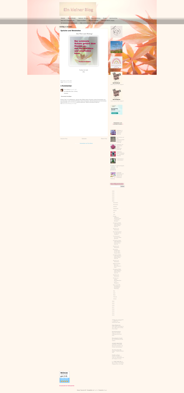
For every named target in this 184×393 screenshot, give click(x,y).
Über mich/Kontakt (72, 18)
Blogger (105, 390)
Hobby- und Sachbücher (85, 23)
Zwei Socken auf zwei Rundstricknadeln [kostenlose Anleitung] (120, 140)
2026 (113, 191)
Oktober (115, 206)
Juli (114, 212)
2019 (113, 303)
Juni (114, 214)
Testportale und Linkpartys (98, 23)
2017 (113, 307)
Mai (114, 291)
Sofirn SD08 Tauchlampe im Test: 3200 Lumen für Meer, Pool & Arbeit (118, 327)
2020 (113, 301)
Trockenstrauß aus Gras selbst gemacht (117, 237)
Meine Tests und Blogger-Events (67, 20)
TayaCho (96, 390)
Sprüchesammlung (113, 18)
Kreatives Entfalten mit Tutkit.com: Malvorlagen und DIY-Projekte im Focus (118, 357)
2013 (113, 315)
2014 (113, 313)
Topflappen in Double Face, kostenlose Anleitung (119, 132)
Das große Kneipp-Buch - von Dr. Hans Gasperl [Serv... (117, 251)
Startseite (63, 18)
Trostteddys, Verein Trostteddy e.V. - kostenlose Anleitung (120, 153)
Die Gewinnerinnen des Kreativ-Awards (69, 23)
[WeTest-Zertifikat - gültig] (65, 382)
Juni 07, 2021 (74, 89)
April (114, 292)
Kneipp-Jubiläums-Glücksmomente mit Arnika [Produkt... (117, 219)
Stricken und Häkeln (81, 20)
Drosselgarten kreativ (117, 338)
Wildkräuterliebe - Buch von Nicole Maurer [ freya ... (117, 265)
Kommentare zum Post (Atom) (86, 143)
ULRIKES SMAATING (117, 343)
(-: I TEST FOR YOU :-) (117, 361)
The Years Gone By (116, 349)
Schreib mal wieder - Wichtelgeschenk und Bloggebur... (117, 280)
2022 (113, 199)
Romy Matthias (67, 89)
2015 (113, 311)
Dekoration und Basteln (93, 20)
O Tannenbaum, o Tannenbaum (120, 159)
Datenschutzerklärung (95, 18)
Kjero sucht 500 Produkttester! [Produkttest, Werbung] (116, 286)
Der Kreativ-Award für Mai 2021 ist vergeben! (117, 233)
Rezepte (105, 18)
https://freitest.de (116, 325)
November (115, 204)
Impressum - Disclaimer (83, 18)
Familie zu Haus (116, 355)
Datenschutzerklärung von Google (69, 103)
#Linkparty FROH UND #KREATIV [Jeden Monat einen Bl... (117, 224)
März (114, 294)
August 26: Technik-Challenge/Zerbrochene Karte (117, 334)
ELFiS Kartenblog (116, 331)
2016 (113, 309)
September (116, 208)
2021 (113, 201)
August (115, 210)
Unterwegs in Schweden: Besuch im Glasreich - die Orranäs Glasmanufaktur (117, 346)
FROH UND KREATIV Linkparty (107, 20)
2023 (113, 197)
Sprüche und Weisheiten (116, 229)
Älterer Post (104, 138)
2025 (113, 193)
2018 (113, 305)
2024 (113, 195)
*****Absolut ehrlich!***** (117, 320)
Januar (115, 298)
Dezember (115, 202)
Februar (115, 296)
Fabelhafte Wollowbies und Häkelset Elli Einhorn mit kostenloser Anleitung (117, 175)
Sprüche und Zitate (68, 82)
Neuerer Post (64, 138)
